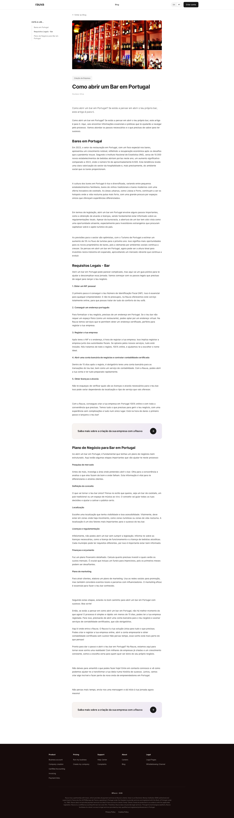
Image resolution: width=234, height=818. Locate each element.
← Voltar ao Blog (79, 15)
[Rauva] (40, 5)
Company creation (56, 764)
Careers (125, 760)
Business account (56, 760)
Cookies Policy (123, 812)
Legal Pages (151, 760)
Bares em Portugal (41, 27)
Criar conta (191, 4)
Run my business (80, 760)
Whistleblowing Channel (155, 764)
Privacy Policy (110, 812)
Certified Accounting (57, 769)
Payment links (54, 778)
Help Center (102, 760)
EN (174, 5)
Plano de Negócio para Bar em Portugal (46, 37)
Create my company (81, 764)
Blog (117, 4)
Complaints (102, 764)
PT (179, 5)
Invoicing (52, 773)
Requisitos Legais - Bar (43, 31)
